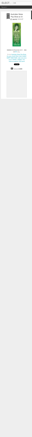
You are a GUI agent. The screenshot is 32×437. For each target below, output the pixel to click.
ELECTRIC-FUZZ (17, 56)
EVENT (24, 56)
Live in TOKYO (12, 59)
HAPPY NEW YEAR (12, 58)
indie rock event (22, 58)
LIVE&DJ (19, 59)
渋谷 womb (22, 61)
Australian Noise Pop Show (18, 54)
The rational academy (17, 60)
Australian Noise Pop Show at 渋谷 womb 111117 (16, 16)
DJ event (9, 56)
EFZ (16, 52)
